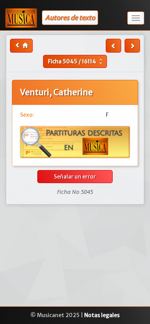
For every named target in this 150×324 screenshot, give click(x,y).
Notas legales (102, 315)
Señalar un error (75, 176)
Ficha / (76, 61)
